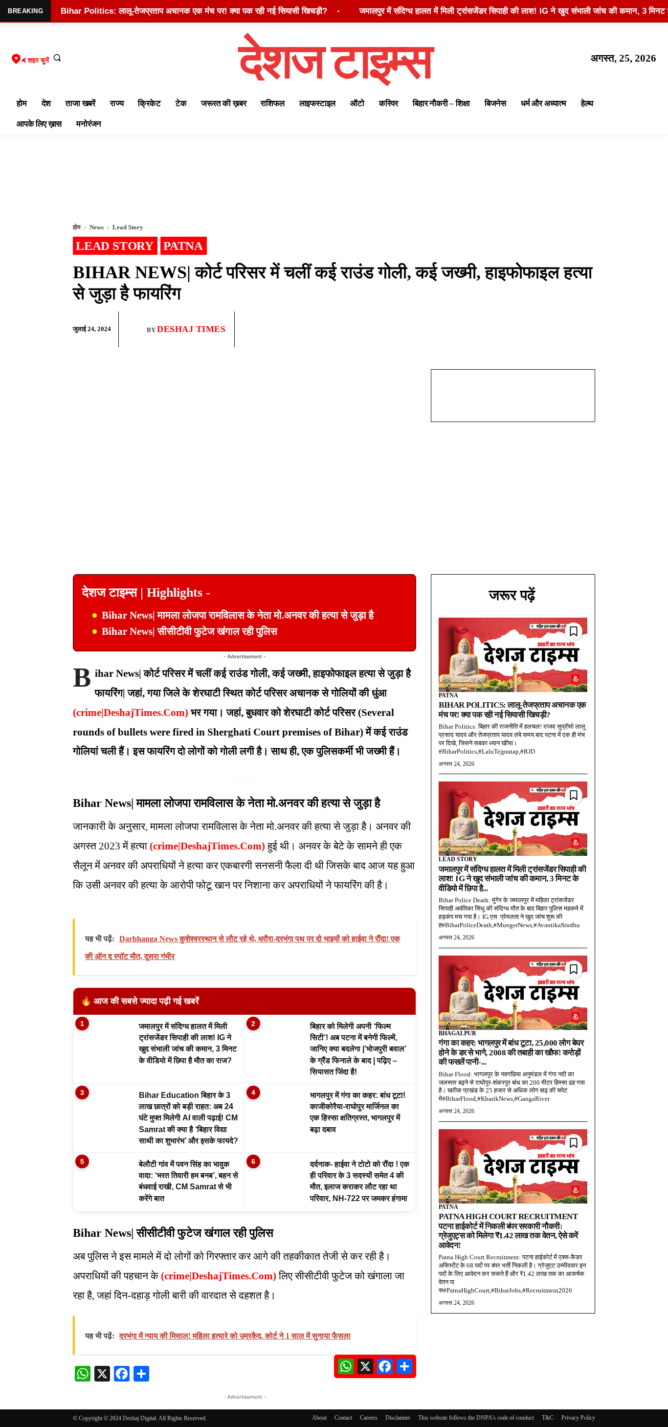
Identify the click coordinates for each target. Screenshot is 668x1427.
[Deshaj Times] (136, 329)
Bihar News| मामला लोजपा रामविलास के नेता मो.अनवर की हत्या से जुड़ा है (238, 615)
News (96, 227)
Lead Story (127, 227)
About (319, 1417)
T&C (548, 1417)
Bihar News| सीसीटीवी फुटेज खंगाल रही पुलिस (189, 631)
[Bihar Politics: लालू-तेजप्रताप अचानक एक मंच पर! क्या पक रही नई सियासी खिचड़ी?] (513, 655)
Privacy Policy (578, 1417)
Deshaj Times (191, 329)
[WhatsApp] (539, 329)
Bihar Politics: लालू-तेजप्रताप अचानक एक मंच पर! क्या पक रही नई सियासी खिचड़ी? (512, 709)
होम (77, 227)
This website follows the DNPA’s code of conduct (476, 1417)
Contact (343, 1417)
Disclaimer (397, 1417)
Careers (369, 1417)
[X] (562, 329)
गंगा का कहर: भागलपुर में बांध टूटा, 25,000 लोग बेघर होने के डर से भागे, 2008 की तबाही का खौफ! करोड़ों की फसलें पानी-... (511, 1052)
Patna (183, 245)
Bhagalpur (457, 1033)
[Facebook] (517, 329)
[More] (585, 329)
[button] (57, 57)
